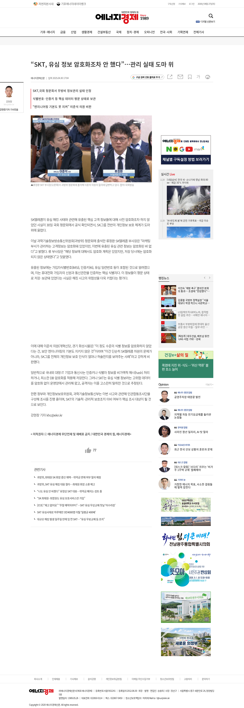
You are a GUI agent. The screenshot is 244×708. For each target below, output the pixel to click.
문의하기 (206, 679)
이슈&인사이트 (184, 444)
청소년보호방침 (167, 679)
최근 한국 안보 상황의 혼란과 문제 (193, 449)
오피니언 (149, 32)
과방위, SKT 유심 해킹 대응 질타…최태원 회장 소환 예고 (66, 484)
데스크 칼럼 (182, 462)
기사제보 (182, 3)
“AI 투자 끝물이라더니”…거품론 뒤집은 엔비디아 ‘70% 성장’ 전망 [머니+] (188, 222)
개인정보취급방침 (114, 679)
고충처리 (188, 679)
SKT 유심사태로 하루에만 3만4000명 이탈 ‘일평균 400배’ (66, 512)
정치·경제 (133, 32)
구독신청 (171, 3)
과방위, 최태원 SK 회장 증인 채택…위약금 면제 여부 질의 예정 (69, 477)
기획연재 (182, 32)
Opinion (163, 384)
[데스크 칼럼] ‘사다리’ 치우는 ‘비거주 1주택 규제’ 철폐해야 (193, 468)
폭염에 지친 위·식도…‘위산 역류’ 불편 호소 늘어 (185, 367)
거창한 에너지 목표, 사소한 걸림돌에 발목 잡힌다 (193, 486)
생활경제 (86, 32)
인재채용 (56, 679)
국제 (118, 32)
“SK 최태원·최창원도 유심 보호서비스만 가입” (61, 498)
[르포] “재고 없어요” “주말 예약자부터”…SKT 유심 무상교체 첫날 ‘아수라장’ (76, 505)
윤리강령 (92, 679)
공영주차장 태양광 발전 (187, 396)
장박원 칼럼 (182, 427)
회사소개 (38, 679)
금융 (63, 32)
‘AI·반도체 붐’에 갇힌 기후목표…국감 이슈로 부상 (187, 181)
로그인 (191, 3)
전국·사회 (166, 32)
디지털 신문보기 (208, 21)
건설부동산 (104, 32)
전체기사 (198, 32)
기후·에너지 (47, 32)
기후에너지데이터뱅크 (73, 4)
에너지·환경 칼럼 (185, 392)
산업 (73, 32)
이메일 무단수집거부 (141, 679)
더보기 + (209, 384)
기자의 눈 (181, 479)
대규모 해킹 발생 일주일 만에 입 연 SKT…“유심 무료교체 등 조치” (71, 519)
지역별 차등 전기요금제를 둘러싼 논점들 (192, 416)
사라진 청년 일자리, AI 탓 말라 (191, 431)
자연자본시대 (46, 4)
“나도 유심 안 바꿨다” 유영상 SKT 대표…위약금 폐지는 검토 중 (69, 491)
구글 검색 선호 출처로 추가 (147, 77)
